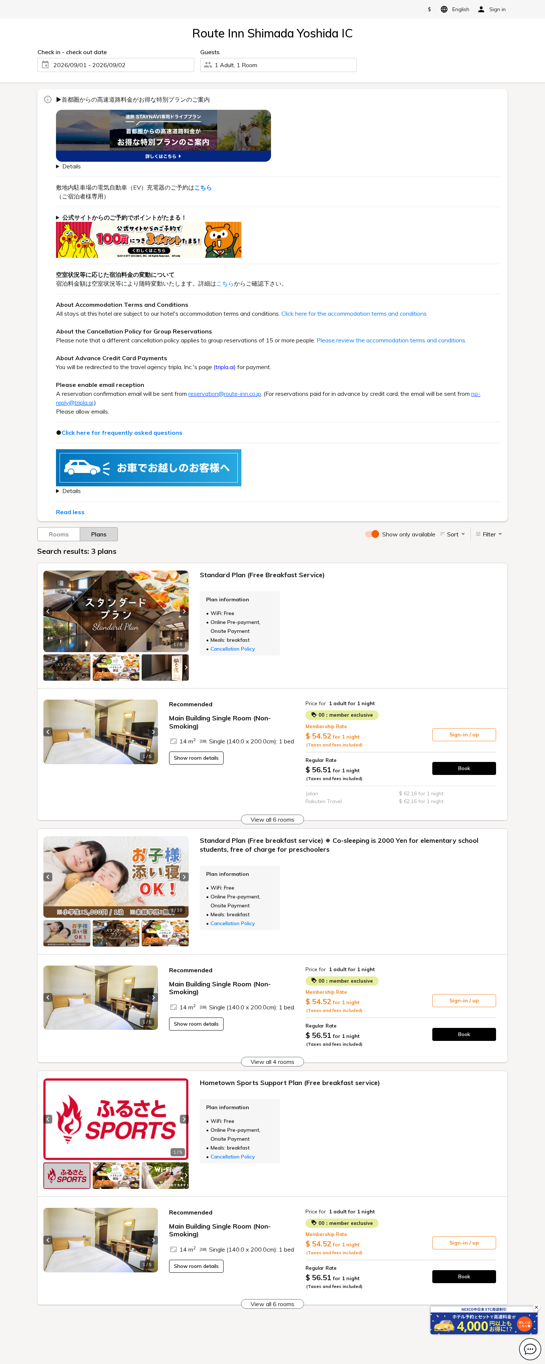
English (460, 9)
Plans (98, 534)
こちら (225, 283)
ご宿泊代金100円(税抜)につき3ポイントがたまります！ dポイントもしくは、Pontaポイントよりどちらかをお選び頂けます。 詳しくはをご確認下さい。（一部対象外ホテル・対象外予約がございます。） (275, 235)
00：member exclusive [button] (345, 715)
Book (464, 768)
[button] (47, 611)
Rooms (59, 534)
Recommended (190, 704)
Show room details (196, 758)
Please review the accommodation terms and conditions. (391, 340)
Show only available (408, 534)
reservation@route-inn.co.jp (224, 393)
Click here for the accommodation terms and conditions (354, 313)
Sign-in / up (464, 734)
